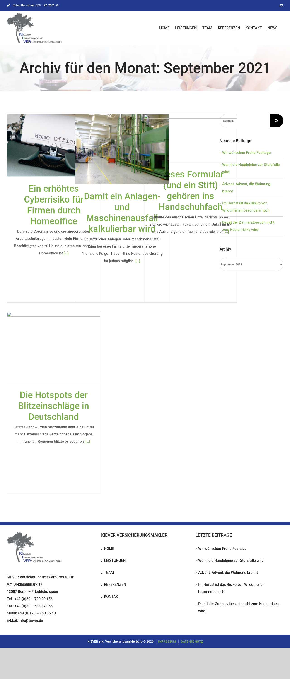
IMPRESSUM (167, 641)
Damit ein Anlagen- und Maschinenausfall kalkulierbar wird (122, 212)
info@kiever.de (31, 620)
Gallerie (53, 145)
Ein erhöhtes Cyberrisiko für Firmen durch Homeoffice (53, 205)
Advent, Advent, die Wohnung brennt (228, 572)
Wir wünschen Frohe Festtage (246, 153)
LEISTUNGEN (115, 560)
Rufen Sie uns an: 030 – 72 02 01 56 (35, 5)
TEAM (109, 572)
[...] (66, 253)
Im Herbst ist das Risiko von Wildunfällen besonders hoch (231, 588)
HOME (109, 548)
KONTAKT (112, 596)
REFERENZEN (115, 584)
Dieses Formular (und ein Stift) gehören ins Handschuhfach (190, 190)
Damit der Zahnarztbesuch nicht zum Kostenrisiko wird (238, 607)
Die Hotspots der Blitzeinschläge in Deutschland (53, 406)
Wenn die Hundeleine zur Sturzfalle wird (231, 560)
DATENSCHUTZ (192, 641)
